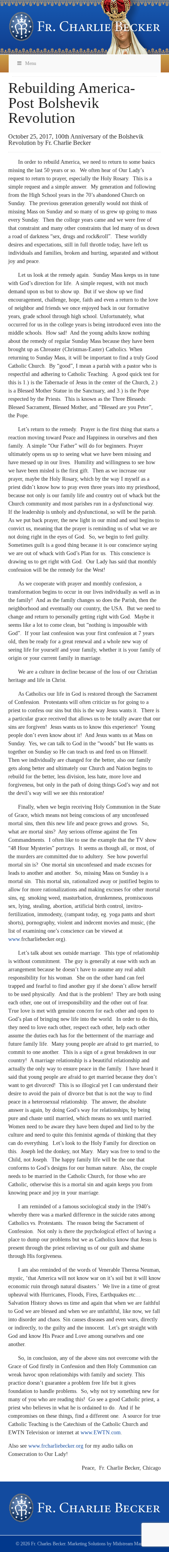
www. (14, 939)
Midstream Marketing (133, 1543)
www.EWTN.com (101, 1432)
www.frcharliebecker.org (55, 1446)
